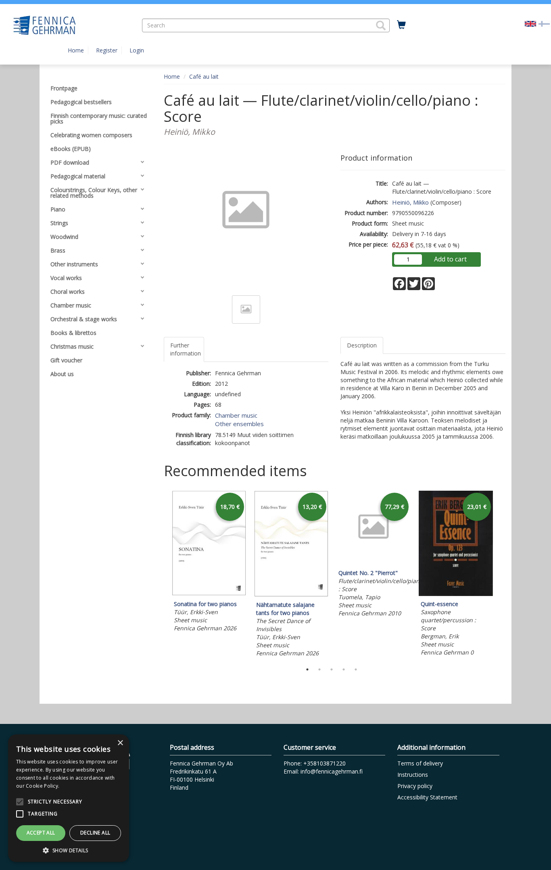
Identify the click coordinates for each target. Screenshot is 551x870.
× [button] (120, 743)
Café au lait (204, 76)
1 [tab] (307, 669)
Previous (162, 575)
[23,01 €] (456, 594)
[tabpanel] (209, 562)
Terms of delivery (420, 763)
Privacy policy (414, 786)
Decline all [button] (95, 832)
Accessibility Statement (427, 797)
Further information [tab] (185, 349)
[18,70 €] (209, 594)
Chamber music (236, 415)
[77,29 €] (373, 563)
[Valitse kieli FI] (544, 23)
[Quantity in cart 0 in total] (401, 25)
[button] (381, 25)
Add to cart (450, 259)
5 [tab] (356, 669)
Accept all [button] (41, 832)
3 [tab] (332, 669)
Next (501, 575)
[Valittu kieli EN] (530, 23)
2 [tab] (319, 669)
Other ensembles (239, 424)
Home (76, 50)
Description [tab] (362, 345)
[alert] (68, 798)
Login (136, 50)
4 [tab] (344, 669)
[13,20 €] (291, 594)
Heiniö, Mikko (410, 202)
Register (106, 50)
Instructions (412, 774)
